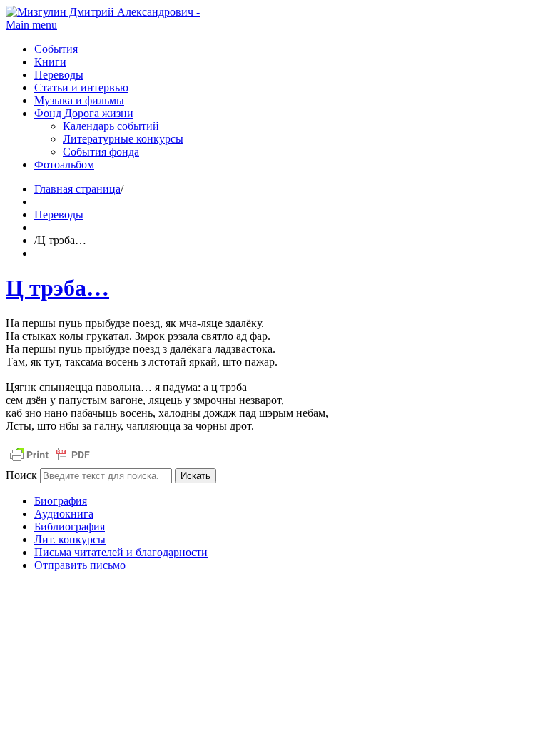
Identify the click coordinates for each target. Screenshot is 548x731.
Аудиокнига (63, 514)
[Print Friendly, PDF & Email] (50, 461)
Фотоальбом (64, 164)
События (56, 49)
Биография (60, 501)
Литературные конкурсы (123, 139)
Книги (50, 62)
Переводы (58, 75)
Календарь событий (111, 126)
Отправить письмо (80, 565)
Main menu (31, 25)
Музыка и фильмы (79, 100)
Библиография (69, 526)
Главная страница (77, 189)
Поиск (21, 475)
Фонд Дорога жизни (83, 113)
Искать (195, 475)
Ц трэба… (57, 288)
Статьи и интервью (81, 87)
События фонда (101, 152)
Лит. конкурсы (70, 539)
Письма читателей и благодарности (121, 552)
